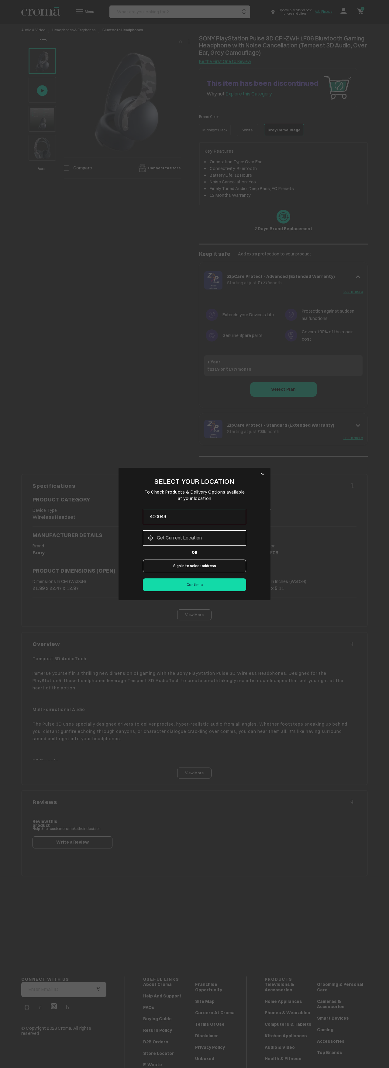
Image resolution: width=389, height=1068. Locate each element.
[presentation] (194, 516)
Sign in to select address (194, 565)
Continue (195, 584)
